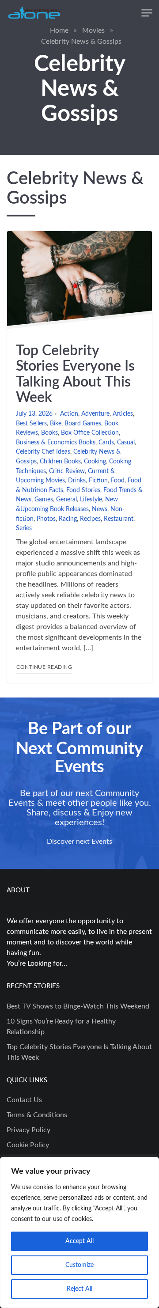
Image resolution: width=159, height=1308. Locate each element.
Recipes (90, 519)
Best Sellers (31, 423)
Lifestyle (91, 499)
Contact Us (24, 1099)
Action (69, 413)
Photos (46, 519)
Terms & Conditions (37, 1114)
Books (49, 432)
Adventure (95, 413)
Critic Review (67, 471)
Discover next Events (79, 841)
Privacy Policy (28, 1130)
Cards (106, 442)
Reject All (79, 1289)
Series (24, 528)
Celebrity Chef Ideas (43, 451)
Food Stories (83, 490)
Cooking (95, 461)
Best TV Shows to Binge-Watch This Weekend (78, 1006)
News (99, 509)
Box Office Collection (90, 432)
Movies (93, 30)
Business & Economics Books (55, 442)
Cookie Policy (28, 1145)
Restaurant (118, 519)
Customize (79, 1265)
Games (43, 499)
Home (59, 30)
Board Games (82, 423)
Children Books (60, 461)
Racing (68, 519)
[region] (79, 1232)
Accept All (79, 1241)
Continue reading (44, 667)
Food (118, 480)
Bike (55, 423)
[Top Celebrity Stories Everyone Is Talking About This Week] (79, 282)
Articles (123, 413)
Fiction (98, 480)
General (66, 499)
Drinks (77, 480)
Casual (126, 442)
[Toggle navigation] (146, 13)
